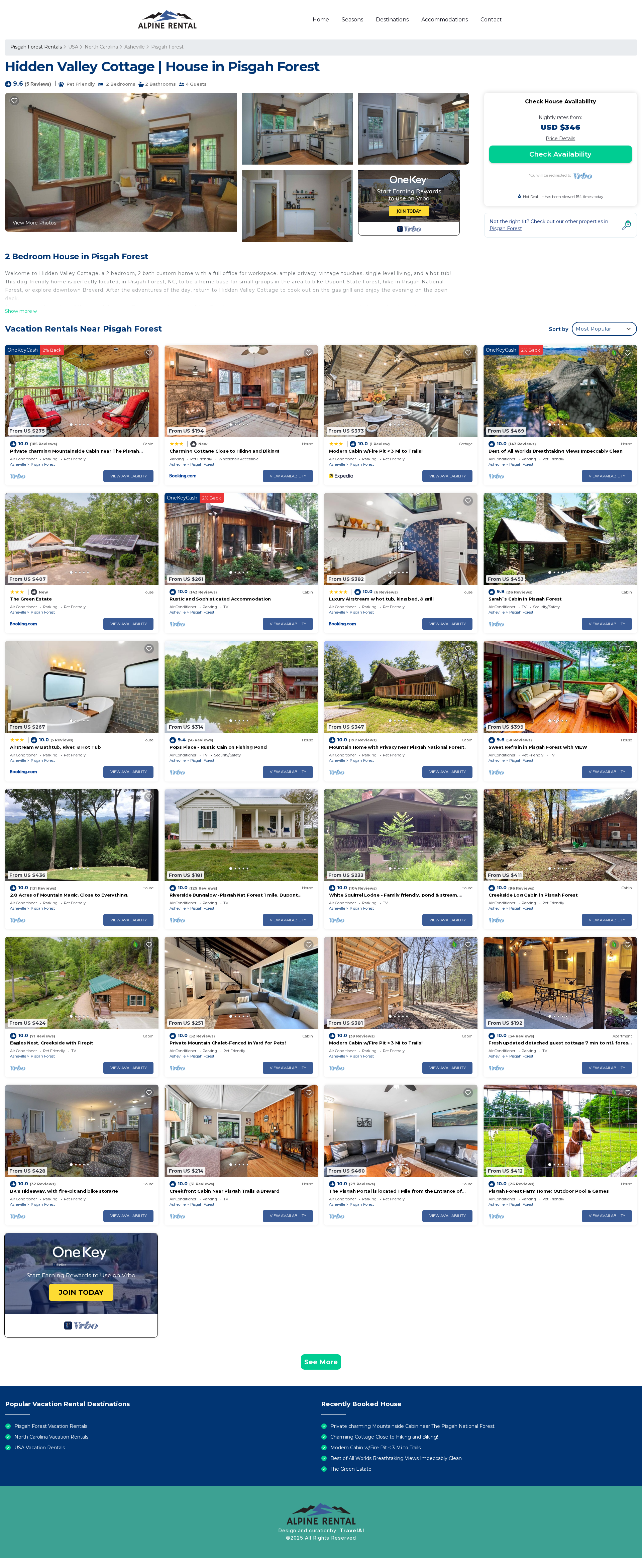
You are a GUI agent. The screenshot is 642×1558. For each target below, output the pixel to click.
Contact (491, 19)
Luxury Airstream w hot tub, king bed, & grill (381, 599)
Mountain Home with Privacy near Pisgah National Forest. (397, 747)
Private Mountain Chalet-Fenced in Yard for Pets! (228, 1042)
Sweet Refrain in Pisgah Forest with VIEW (538, 747)
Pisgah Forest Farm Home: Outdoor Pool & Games (549, 1191)
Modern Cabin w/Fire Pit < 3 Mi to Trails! (375, 451)
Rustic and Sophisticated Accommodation (220, 599)
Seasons (352, 19)
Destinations (392, 19)
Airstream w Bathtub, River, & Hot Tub (55, 747)
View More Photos (34, 223)
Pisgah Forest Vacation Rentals (50, 1426)
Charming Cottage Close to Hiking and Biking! (224, 451)
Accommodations (444, 19)
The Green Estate (31, 599)
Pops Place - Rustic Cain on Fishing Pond (218, 747)
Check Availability (560, 154)
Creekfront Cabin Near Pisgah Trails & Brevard (224, 1191)
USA (73, 47)
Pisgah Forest (167, 47)
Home (321, 19)
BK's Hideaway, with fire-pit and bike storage (64, 1191)
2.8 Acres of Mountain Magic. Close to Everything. (69, 895)
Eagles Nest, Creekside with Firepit (51, 1042)
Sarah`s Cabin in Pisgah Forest (525, 599)
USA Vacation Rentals (39, 1448)
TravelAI (352, 1530)
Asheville (134, 47)
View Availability (128, 476)
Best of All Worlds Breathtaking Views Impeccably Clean (556, 451)
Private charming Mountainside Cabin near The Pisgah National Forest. (413, 1426)
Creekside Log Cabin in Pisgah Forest (533, 895)
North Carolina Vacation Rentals (51, 1437)
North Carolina (101, 47)
